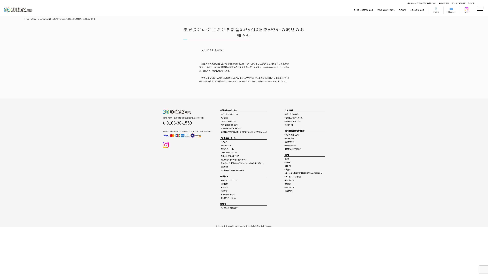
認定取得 (224, 167)
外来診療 (402, 10)
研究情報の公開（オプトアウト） (232, 170)
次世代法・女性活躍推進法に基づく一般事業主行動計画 (242, 163)
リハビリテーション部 (293, 176)
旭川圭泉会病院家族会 (229, 208)
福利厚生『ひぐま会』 (228, 198)
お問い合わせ (451, 12)
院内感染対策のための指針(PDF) (233, 159)
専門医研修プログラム (293, 117)
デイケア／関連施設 (458, 3)
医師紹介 (224, 191)
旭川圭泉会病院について (363, 10)
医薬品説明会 (290, 145)
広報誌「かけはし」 (228, 149)
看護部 (288, 162)
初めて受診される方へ (386, 10)
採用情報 (471, 3)
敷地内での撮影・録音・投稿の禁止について (421, 3)
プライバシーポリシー (229, 152)
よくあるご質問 (444, 3)
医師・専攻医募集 (292, 114)
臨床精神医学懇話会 (293, 149)
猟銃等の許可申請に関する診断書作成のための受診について (244, 132)
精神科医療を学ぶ (292, 134)
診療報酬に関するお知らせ (231, 128)
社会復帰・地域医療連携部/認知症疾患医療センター (305, 173)
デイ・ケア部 (289, 187)
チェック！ (466, 12)
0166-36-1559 (179, 123)
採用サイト (289, 125)
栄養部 (288, 184)
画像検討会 (289, 142)
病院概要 (224, 184)
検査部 (288, 169)
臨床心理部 (289, 180)
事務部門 (288, 191)
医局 (287, 159)
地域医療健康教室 (228, 194)
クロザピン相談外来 (228, 121)
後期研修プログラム (293, 121)
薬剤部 (288, 166)
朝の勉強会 (289, 138)
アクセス (436, 12)
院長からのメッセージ (229, 180)
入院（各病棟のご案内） (229, 125)
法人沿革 (224, 187)
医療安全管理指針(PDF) (230, 156)
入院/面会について (417, 10)
